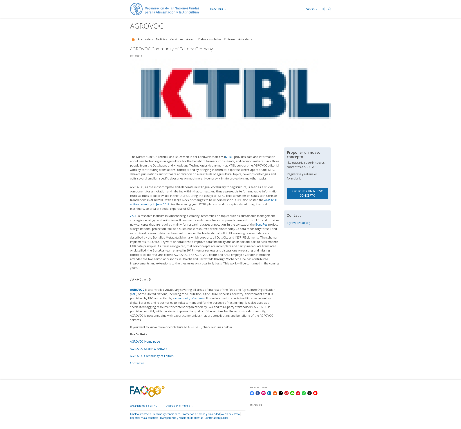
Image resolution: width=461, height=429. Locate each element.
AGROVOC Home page (145, 341)
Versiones (176, 39)
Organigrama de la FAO (143, 405)
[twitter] (309, 393)
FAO (133, 294)
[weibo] (298, 393)
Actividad (244, 39)
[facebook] (258, 393)
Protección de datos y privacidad (201, 414)
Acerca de (144, 39)
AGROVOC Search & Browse (148, 349)
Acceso (190, 39)
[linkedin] (269, 393)
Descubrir (216, 9)
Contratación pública (217, 417)
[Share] (322, 9)
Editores (229, 39)
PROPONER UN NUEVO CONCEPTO (307, 193)
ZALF (133, 216)
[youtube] (315, 393)
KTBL (228, 157)
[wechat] (292, 393)
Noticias (161, 39)
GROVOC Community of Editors (153, 356)
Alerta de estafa (230, 414)
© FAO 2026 (256, 404)
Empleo (134, 414)
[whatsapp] (304, 393)
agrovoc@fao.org (298, 223)
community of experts (190, 298)
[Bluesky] (252, 393)
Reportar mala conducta (144, 417)
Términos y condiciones (166, 414)
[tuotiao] (286, 393)
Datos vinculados (209, 39)
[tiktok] (281, 393)
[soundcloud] (275, 393)
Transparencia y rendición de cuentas (181, 417)
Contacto (145, 414)
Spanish (309, 9)
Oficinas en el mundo (177, 405)
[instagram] (263, 393)
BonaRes (261, 224)
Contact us (137, 363)
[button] (328, 9)
